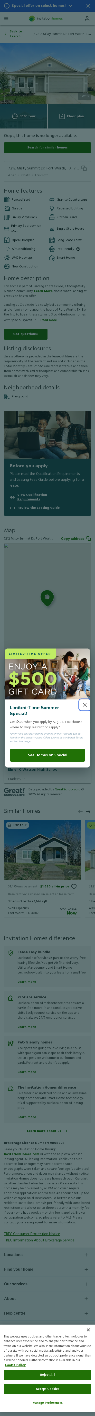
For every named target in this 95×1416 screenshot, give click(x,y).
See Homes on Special (47, 755)
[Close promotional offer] (84, 704)
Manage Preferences (47, 1403)
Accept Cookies (47, 1389)
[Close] (88, 1330)
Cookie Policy (15, 1365)
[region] (47, 1368)
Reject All (47, 1374)
